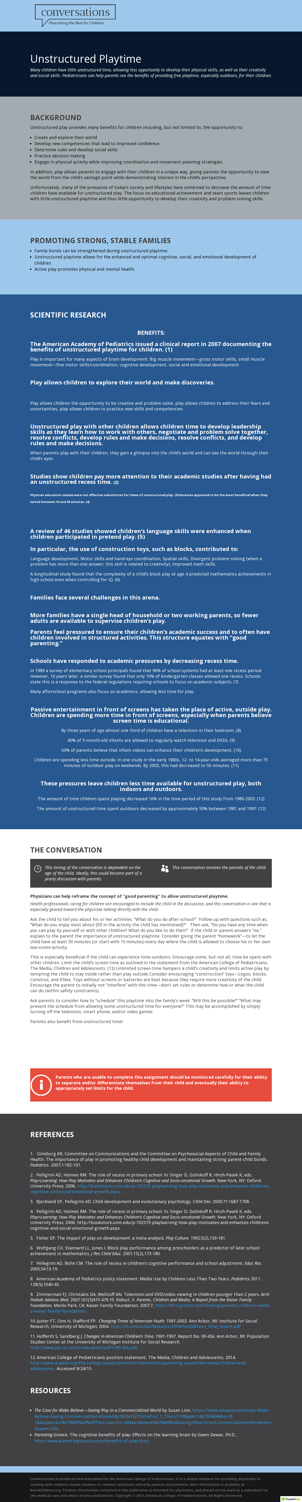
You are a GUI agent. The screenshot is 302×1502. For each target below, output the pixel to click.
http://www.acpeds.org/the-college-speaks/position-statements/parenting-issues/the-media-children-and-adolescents (138, 1365)
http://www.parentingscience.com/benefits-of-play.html (91, 1441)
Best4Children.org (45, 1490)
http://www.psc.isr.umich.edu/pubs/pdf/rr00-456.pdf (83, 1347)
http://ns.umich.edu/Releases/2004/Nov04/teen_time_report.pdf (175, 1326)
